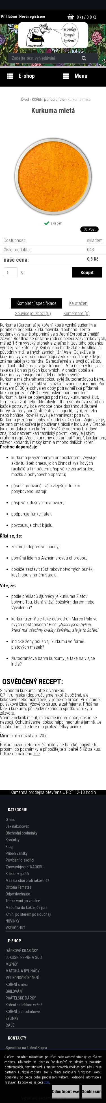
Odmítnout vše (65, 1091)
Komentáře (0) (77, 313)
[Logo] (53, 35)
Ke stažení (78, 303)
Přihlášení (9, 16)
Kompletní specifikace (37, 303)
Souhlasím (91, 1091)
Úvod (25, 99)
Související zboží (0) (33, 313)
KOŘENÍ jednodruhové (48, 99)
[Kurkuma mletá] (53, 137)
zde (36, 753)
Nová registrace (32, 16)
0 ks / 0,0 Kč (86, 17)
